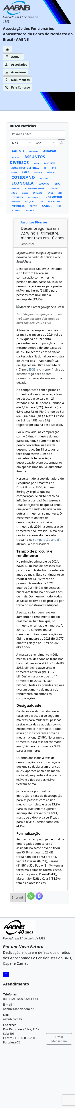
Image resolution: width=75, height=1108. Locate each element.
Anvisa (15, 157)
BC (45, 168)
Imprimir (18, 897)
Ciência (50, 172)
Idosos (25, 193)
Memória (15, 202)
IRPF (60, 193)
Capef (25, 172)
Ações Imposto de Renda (25, 168)
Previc (33, 206)
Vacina (30, 210)
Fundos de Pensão (35, 188)
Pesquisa (30, 201)
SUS (59, 206)
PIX (41, 201)
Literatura (17, 197)
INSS (50, 192)
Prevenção (18, 206)
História (55, 189)
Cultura (44, 178)
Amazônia (33, 152)
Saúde (47, 206)
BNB (54, 168)
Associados (19, 65)
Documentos (20, 80)
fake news (15, 189)
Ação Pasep (49, 163)
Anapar (49, 151)
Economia (22, 183)
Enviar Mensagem (59, 1039)
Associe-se (18, 72)
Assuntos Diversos (27, 159)
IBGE (14, 192)
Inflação (37, 193)
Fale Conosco (20, 87)
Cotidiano (23, 177)
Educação (44, 184)
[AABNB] (24, 8)
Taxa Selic (16, 210)
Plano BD (54, 201)
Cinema (38, 172)
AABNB (16, 57)
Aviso (36, 163)
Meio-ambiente (34, 197)
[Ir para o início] (7, 975)
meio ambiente (54, 197)
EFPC (57, 183)
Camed (14, 172)
